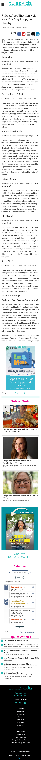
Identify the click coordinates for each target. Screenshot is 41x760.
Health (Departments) (17, 393)
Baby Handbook (20, 737)
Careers (20, 717)
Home (20, 687)
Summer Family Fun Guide (20, 743)
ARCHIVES (19, 554)
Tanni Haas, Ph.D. (21, 27)
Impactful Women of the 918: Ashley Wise (20, 496)
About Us (20, 720)
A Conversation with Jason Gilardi (17, 664)
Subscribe (20, 693)
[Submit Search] (30, 8)
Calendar (20, 566)
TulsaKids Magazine (20, 3)
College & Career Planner (20, 740)
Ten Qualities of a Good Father (16, 640)
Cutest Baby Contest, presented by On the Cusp (20, 651)
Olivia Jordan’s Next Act (13, 673)
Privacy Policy (14, 755)
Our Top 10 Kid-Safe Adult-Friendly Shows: (21, 645)
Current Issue (20, 734)
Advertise (20, 711)
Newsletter (20, 725)
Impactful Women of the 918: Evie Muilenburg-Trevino (19, 461)
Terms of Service (26, 755)
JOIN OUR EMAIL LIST (20, 557)
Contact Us (20, 695)
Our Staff (20, 722)
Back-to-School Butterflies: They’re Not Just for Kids (20, 430)
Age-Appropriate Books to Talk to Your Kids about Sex (21, 659)
